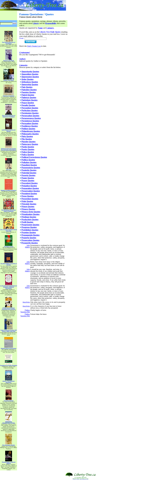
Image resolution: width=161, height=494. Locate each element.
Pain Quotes (26, 87)
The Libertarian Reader (8, 445)
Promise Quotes (28, 233)
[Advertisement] (80, 486)
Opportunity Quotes (30, 72)
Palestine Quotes (29, 90)
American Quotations (8, 95)
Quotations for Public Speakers (8, 365)
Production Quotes (29, 220)
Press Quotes (27, 196)
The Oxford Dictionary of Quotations (8, 43)
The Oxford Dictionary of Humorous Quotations (8, 116)
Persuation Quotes (29, 123)
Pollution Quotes (28, 162)
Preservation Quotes (30, 191)
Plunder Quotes (28, 142)
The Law (8, 169)
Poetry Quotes (27, 149)
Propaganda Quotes (30, 235)
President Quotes (29, 194)
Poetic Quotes (27, 147)
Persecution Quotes (30, 116)
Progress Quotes (29, 227)
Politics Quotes (28, 160)
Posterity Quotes (28, 170)
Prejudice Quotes (29, 186)
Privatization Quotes (30, 214)
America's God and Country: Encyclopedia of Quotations (8, 149)
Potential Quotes (28, 173)
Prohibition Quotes (29, 230)
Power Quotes (27, 178)
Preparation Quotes (30, 188)
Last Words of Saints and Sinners (8, 130)
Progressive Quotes (30, 225)
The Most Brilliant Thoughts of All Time (8, 264)
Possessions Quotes (30, 168)
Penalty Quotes (28, 105)
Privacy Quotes (28, 209)
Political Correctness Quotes (34, 157)
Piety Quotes (27, 136)
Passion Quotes (28, 92)
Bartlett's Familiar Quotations (8, 190)
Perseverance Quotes (31, 118)
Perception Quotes (29, 108)
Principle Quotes (28, 204)
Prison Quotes (27, 207)
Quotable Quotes (8, 246)
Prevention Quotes (29, 199)
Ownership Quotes (29, 85)
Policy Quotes (27, 155)
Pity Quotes (26, 139)
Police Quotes (27, 152)
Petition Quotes (28, 129)
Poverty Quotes (28, 175)
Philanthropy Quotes (30, 131)
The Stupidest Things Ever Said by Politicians (8, 210)
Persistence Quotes (30, 121)
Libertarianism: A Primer (8, 422)
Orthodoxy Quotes (29, 82)
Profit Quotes (27, 222)
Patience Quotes (28, 98)
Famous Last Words (8, 60)
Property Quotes (28, 238)
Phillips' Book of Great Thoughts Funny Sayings (8, 308)
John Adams (27, 246)
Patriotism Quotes (29, 100)
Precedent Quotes (29, 183)
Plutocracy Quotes (29, 144)
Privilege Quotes (28, 217)
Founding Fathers (8, 400)
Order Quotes (27, 79)
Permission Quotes (30, 113)
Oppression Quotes (30, 77)
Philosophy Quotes (30, 134)
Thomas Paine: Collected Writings (8, 462)
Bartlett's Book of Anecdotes (8, 348)
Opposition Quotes (29, 74)
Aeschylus (26, 302)
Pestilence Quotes (29, 126)
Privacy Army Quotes (30, 212)
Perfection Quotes (29, 111)
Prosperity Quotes (29, 243)
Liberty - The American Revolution (8, 381)
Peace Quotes (27, 103)
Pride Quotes (27, 201)
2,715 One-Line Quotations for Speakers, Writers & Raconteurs (8, 287)
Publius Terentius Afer (25, 311)
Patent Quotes (27, 95)
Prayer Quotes (27, 181)
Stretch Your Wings (8, 80)
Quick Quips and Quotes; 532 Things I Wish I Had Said (8, 330)
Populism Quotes (29, 165)
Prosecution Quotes (30, 240)
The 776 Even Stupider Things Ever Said (8, 230)
